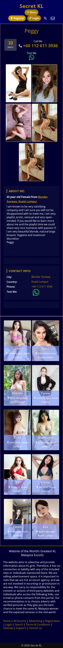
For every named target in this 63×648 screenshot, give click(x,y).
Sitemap (8, 628)
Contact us (35, 628)
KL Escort (12, 248)
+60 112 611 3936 (40, 46)
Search (19, 624)
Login (35, 18)
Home (7, 621)
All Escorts (19, 621)
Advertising (35, 621)
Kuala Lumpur (27, 201)
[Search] (45, 18)
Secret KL (31, 5)
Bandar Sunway (41, 277)
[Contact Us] (53, 18)
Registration (52, 621)
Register (19, 18)
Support (21, 628)
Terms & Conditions (38, 624)
